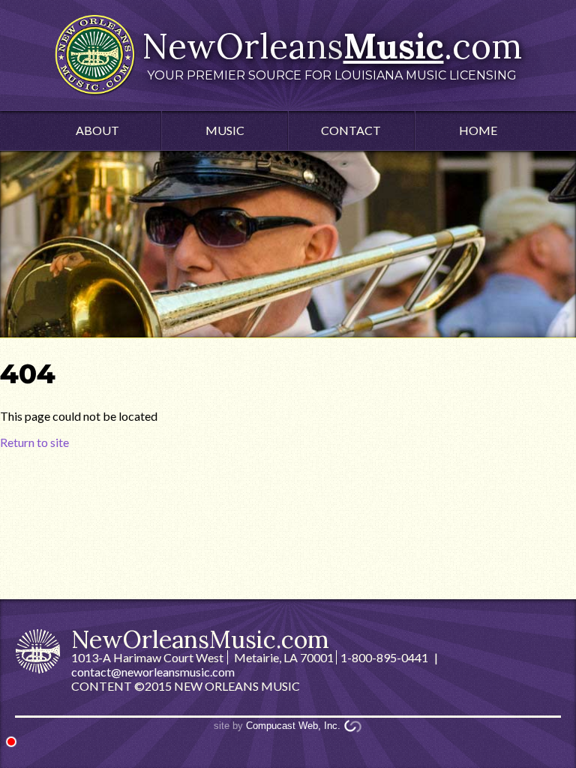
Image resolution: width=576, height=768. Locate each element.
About (97, 130)
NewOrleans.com (332, 53)
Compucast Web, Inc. (293, 725)
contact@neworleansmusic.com (153, 671)
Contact (351, 130)
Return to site (34, 442)
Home (478, 130)
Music (225, 130)
